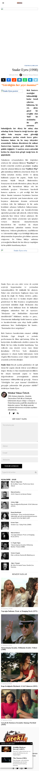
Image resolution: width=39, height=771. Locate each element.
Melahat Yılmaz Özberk (30, 75)
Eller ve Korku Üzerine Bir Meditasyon (23, 555)
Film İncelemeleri (31, 65)
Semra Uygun (15, 553)
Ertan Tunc (15, 522)
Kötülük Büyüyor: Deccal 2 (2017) (19, 748)
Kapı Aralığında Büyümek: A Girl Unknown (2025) (24, 505)
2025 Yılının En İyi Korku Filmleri (21, 494)
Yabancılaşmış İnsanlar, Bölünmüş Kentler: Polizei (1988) (22, 546)
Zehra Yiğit (14, 502)
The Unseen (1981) (20, 758)
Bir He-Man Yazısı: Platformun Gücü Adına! (22, 485)
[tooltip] (3, 80)
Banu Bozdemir (16, 512)
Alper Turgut (15, 563)
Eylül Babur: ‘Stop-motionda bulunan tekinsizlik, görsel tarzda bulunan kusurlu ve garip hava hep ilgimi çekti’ (24, 516)
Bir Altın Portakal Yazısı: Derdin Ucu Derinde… (22, 566)
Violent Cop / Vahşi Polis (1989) (21, 524)
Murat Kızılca (15, 492)
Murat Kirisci (15, 532)
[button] (36, 472)
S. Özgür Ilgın (15, 543)
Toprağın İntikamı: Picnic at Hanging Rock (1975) (22, 535)
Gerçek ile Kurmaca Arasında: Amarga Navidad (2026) (18, 724)
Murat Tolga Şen (16, 482)
